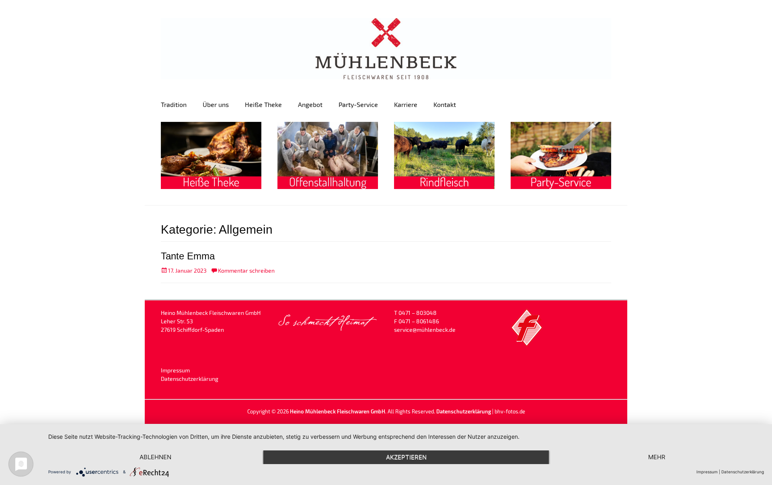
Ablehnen (155, 457)
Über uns (216, 104)
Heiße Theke (263, 104)
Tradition (174, 104)
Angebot (310, 104)
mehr (656, 457)
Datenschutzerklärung (189, 378)
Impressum (175, 370)
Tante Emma (188, 256)
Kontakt (444, 104)
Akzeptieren (406, 457)
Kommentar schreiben (246, 270)
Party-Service (358, 104)
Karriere (405, 104)
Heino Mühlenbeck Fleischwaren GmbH (337, 411)
